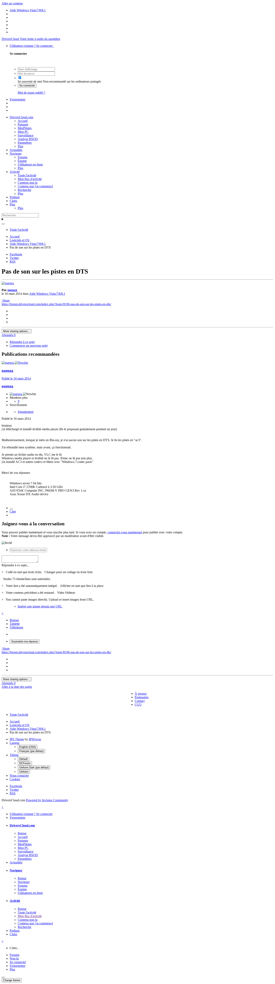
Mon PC (23, 131)
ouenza (12, 290)
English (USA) (27, 746)
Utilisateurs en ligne (30, 164)
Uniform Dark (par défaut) (34, 767)
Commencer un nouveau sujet (29, 345)
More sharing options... (16, 331)
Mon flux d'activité (30, 179)
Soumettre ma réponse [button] (24, 641)
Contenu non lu (27, 182)
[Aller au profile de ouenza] (8, 283)
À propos (141, 693)
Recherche (24, 190)
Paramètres (25, 142)
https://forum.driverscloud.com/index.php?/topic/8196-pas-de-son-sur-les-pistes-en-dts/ (56, 304)
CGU (138, 704)
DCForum (24, 763)
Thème (14, 755)
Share (6, 300)
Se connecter (27, 85)
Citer (13, 511)
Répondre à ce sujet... (15, 565)
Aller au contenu (12, 3)
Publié (16, 378)
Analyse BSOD (28, 139)
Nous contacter (19, 775)
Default (23, 759)
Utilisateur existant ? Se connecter (32, 45)
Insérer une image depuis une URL (40, 606)
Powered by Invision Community (47, 800)
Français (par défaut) (31, 751)
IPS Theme (17, 739)
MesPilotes (25, 128)
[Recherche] (3, 223)
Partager (23, 124)
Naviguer (16, 153)
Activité (15, 171)
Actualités (16, 150)
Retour (22, 833)
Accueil (23, 121)
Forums (22, 157)
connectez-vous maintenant (125, 532)
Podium (15, 197)
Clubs (13, 200)
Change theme (11, 980)
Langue (14, 743)
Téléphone (16, 627)
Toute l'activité (27, 175)
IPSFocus (35, 739)
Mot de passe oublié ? (31, 92)
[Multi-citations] (11, 509)
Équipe (22, 161)
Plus (20, 146)
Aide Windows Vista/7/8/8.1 (47, 293)
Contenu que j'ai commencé (35, 186)
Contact (140, 701)
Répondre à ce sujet (22, 342)
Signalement (25, 411)
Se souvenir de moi (30, 81)
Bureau (14, 620)
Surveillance (25, 135)
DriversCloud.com (21, 117)
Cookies (15, 779)
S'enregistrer (17, 99)
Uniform (23, 771)
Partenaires (142, 697)
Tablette (15, 623)
